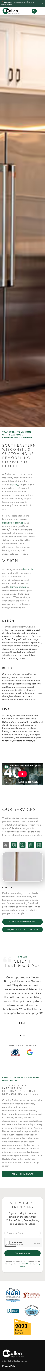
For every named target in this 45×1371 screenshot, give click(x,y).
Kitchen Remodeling (22, 921)
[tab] (6, 845)
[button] (40, 11)
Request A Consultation (22, 929)
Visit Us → (10, 4)
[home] (13, 11)
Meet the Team (22, 1173)
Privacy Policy (9, 1366)
